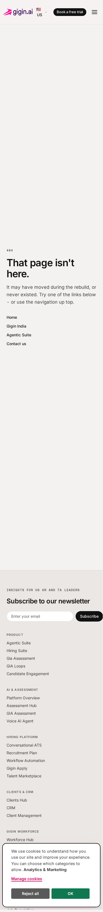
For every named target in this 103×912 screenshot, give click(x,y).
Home (12, 317)
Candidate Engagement (28, 673)
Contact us (16, 343)
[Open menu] (94, 12)
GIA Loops (16, 666)
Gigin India (16, 326)
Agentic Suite (19, 334)
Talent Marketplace (24, 776)
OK (70, 893)
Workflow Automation (26, 760)
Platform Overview (23, 697)
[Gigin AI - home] (18, 12)
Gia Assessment (21, 658)
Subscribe (89, 616)
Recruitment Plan (22, 752)
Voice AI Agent (20, 721)
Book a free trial (70, 12)
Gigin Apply (17, 768)
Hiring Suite (17, 650)
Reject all (30, 893)
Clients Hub (17, 800)
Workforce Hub (20, 839)
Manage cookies (26, 878)
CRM (11, 807)
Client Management (24, 815)
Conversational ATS (24, 745)
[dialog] (51, 875)
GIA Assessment (21, 713)
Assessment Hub (22, 705)
